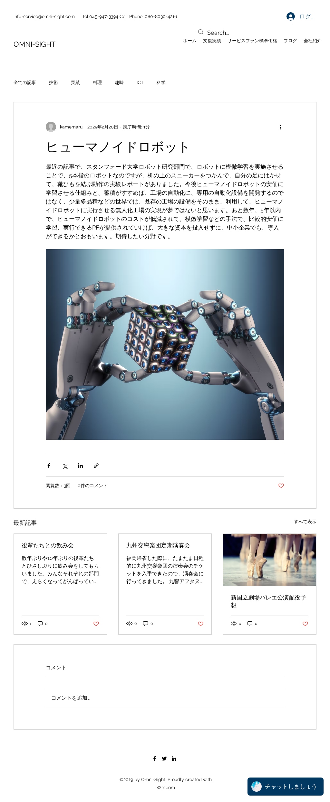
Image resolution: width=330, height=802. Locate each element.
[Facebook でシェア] (49, 466)
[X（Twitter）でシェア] (65, 466)
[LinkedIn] (174, 758)
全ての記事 (25, 82)
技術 (53, 82)
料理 (97, 82)
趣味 (119, 82)
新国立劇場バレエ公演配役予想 (268, 601)
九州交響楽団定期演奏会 (158, 545)
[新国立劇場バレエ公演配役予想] (269, 560)
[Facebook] (154, 758)
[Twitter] (164, 758)
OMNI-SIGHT (34, 44)
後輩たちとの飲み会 (48, 545)
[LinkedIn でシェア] (80, 466)
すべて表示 (305, 521)
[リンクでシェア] (96, 466)
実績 (75, 82)
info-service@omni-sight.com (44, 16)
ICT (140, 82)
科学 (161, 82)
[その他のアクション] (280, 127)
